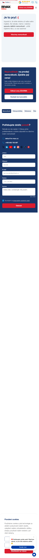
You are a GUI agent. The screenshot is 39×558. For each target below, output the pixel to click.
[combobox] (7, 2)
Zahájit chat (23, 547)
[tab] (6, 111)
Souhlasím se (9, 200)
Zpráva (4, 186)
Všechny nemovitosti (19, 34)
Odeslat (19, 206)
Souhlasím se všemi (18, 551)
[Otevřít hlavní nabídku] (35, 7)
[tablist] (20, 111)
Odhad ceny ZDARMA (26, 7)
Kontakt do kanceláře (19, 97)
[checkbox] (3, 201)
